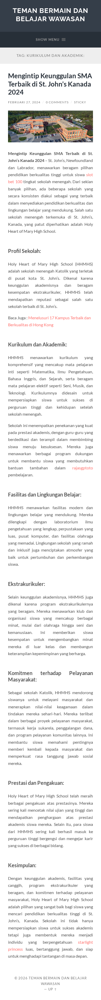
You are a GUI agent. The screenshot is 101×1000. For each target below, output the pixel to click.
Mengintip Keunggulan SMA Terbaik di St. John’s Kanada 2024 (50, 84)
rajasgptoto (82, 467)
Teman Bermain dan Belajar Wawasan (50, 14)
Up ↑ (52, 989)
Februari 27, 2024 (24, 102)
